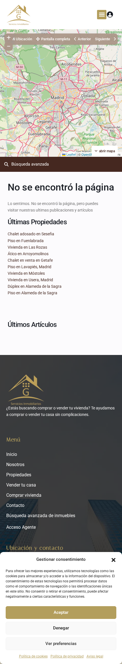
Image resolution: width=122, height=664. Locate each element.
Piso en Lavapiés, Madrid (29, 267)
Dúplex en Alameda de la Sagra (35, 286)
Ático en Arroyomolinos (28, 253)
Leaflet (71, 154)
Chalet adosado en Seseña (31, 234)
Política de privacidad (67, 656)
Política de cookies (33, 656)
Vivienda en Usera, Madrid (30, 280)
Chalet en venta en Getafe (30, 260)
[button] (113, 559)
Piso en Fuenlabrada (26, 240)
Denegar (61, 628)
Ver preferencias (61, 643)
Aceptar (61, 612)
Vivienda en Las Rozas (27, 247)
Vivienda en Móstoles (26, 273)
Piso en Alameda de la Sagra (32, 293)
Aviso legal (95, 656)
